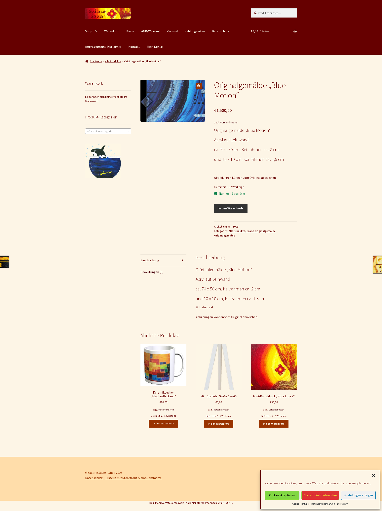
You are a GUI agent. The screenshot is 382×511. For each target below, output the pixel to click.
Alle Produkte (113, 61)
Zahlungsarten (195, 31)
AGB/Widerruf (150, 31)
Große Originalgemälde (261, 231)
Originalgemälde (224, 235)
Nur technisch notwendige (320, 495)
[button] (374, 475)
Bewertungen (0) (151, 272)
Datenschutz (220, 31)
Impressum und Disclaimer (103, 47)
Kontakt (134, 47)
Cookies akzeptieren (282, 495)
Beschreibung (149, 260)
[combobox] (108, 131)
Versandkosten (229, 122)
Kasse (130, 31)
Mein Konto (155, 47)
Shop (88, 31)
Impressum (342, 503)
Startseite (96, 61)
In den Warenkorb (230, 208)
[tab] (163, 260)
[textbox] (108, 131)
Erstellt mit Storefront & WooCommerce (133, 478)
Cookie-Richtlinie (300, 503)
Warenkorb (111, 31)
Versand (172, 31)
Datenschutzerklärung (323, 503)
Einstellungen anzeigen (358, 495)
